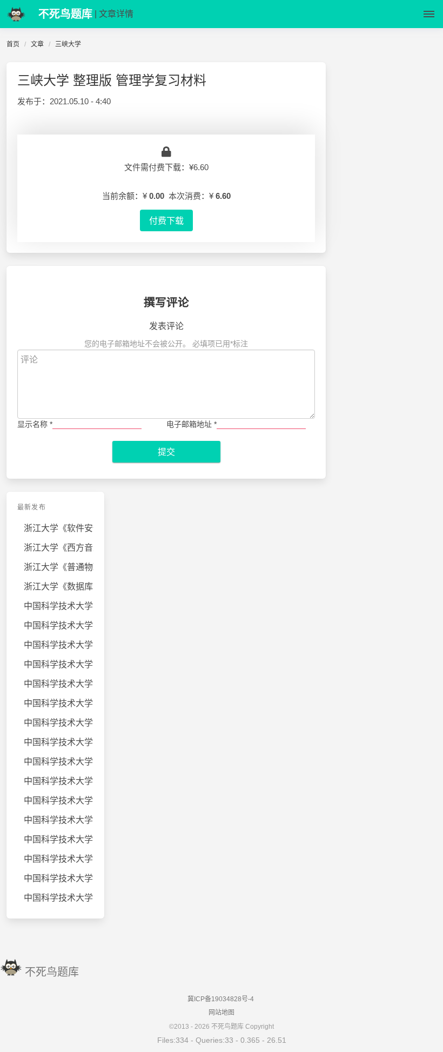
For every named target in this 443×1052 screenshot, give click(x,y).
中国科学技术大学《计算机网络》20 (58, 683)
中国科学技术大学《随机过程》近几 (58, 606)
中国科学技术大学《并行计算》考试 (58, 858)
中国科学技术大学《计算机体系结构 (58, 703)
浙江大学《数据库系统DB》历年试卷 (58, 586)
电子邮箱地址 (191, 424)
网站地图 (221, 1012)
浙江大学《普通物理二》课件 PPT (58, 567)
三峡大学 (68, 44)
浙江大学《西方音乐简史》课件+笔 (58, 547)
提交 (166, 451)
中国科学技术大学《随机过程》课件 (58, 664)
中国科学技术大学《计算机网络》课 (58, 625)
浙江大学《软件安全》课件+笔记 (58, 528)
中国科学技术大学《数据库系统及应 (58, 820)
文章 (37, 44)
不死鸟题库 (52, 972)
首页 (12, 44)
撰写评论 (166, 302)
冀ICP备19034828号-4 (220, 999)
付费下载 (166, 220)
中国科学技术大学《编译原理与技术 (58, 644)
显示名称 (34, 424)
